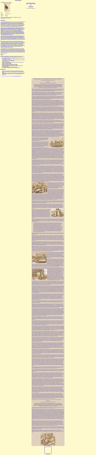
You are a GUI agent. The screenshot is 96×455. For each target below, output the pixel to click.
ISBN (21, 71)
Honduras (15, 36)
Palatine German (3, 22)
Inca (14, 43)
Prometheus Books (18, 73)
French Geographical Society (12, 38)
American (6, 14)
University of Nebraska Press (16, 71)
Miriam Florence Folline (6, 39)
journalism (15, 25)
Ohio (4, 33)
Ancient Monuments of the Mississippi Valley (7, 28)
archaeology (6, 15)
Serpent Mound (21, 32)
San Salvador (20, 36)
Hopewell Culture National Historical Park (7, 34)
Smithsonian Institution (18, 30)
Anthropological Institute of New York (6, 46)
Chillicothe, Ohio (8, 26)
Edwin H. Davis (18, 27)
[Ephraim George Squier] (7, 10)
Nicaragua (11, 36)
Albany (2, 25)
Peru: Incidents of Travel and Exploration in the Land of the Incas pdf (31, 4)
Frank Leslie (14, 41)
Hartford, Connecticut (21, 25)
